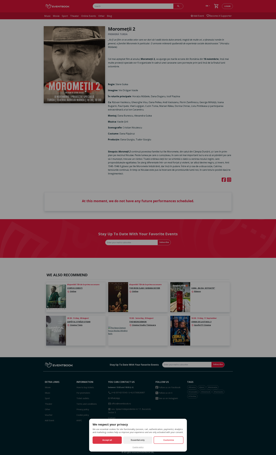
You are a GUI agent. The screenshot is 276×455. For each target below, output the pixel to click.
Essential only (138, 440)
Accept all (107, 440)
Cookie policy (138, 447)
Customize (168, 440)
